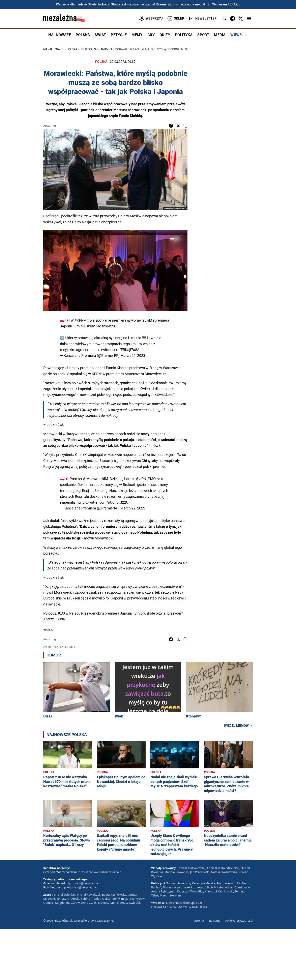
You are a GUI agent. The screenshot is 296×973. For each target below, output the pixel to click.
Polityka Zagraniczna (96, 49)
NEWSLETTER (205, 18)
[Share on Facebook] (171, 126)
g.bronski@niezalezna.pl (84, 883)
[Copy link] (185, 126)
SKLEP (179, 18)
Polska (71, 49)
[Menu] (249, 19)
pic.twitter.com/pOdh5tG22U (105, 502)
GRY (151, 35)
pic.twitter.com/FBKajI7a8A (117, 350)
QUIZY (164, 35)
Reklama (214, 920)
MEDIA (220, 35)
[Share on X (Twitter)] (178, 126)
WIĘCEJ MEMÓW (236, 726)
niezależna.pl (53, 49)
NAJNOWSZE (59, 35)
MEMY (137, 35)
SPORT (203, 35)
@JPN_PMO (146, 479)
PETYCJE (119, 35)
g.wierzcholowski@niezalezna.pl (100, 872)
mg (54, 125)
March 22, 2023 (132, 355)
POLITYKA (184, 35)
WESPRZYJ (154, 18)
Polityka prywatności (239, 920)
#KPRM (81, 320)
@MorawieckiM (139, 320)
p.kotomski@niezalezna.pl (81, 887)
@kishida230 (106, 326)
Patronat (198, 920)
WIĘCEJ (236, 35)
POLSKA (83, 35)
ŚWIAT (100, 35)
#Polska (48, 629)
